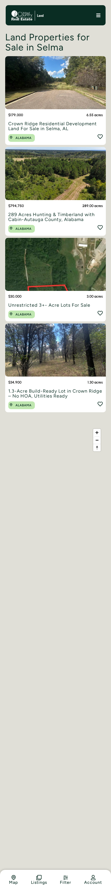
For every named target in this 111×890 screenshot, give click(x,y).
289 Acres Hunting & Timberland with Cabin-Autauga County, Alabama (51, 217)
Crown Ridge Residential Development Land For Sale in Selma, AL (52, 126)
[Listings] (39, 877)
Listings (39, 882)
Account (93, 882)
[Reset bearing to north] (97, 447)
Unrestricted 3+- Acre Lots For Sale (49, 305)
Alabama (23, 138)
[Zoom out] (97, 440)
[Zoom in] (97, 432)
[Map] (13, 877)
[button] (98, 15)
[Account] (93, 877)
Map (13, 882)
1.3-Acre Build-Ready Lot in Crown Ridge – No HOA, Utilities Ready (55, 393)
